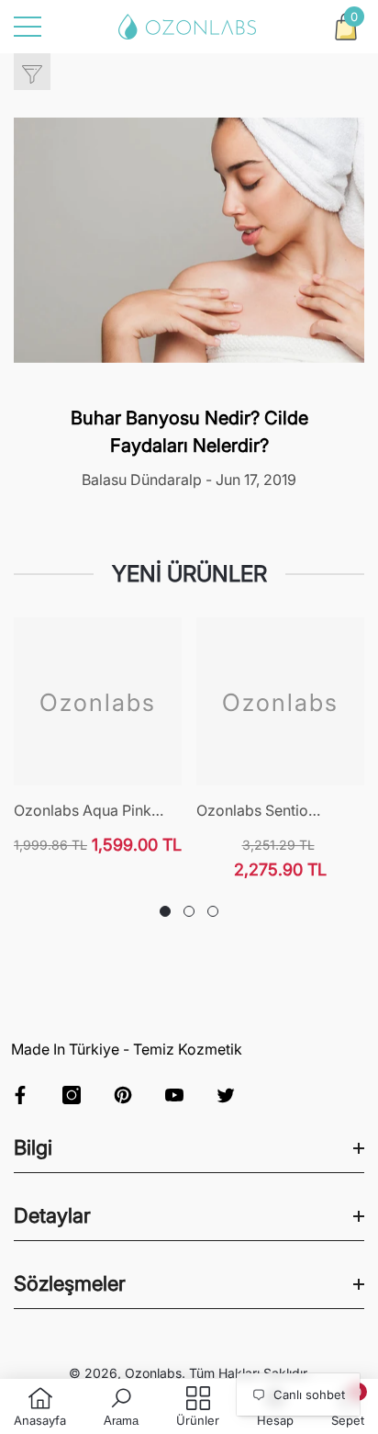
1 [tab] (165, 911)
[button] (346, 26)
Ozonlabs (153, 1373)
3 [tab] (212, 911)
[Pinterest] (123, 1095)
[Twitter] (226, 1095)
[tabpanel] (97, 736)
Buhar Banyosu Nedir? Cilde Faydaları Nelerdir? (189, 432)
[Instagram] (71, 1095)
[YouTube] (174, 1095)
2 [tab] (189, 911)
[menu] (27, 26)
